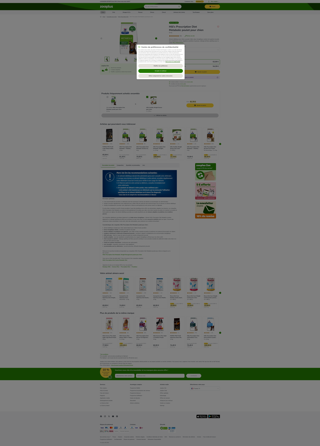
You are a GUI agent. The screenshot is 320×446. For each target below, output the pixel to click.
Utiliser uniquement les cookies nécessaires (160, 76)
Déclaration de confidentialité (173, 61)
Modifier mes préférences (161, 66)
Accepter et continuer (160, 71)
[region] (161, 62)
